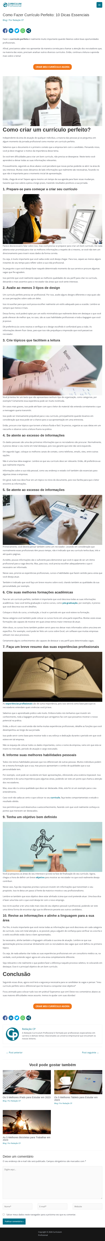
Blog (5, 20)
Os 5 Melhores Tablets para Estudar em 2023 (76, 1098)
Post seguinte (90, 1052)
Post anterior (14, 1052)
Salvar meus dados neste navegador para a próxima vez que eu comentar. (41, 1214)
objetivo (40, 877)
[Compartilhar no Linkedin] (11, 30)
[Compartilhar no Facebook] (5, 30)
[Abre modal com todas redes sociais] (28, 30)
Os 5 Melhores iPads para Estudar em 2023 (27, 1097)
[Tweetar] (16, 30)
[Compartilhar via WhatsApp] (22, 30)
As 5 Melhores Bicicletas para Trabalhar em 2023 (26, 1138)
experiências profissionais (19, 703)
